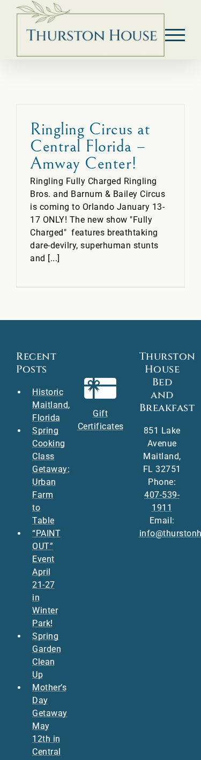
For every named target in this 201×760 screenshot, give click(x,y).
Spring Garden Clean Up (46, 655)
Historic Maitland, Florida (47, 405)
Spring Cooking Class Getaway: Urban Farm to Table (47, 475)
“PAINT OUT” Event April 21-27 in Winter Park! (46, 578)
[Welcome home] (90, 29)
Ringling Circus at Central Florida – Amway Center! (90, 146)
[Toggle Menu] (175, 35)
